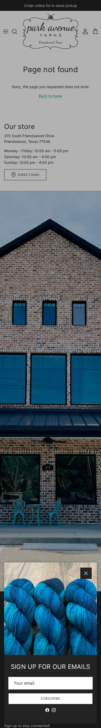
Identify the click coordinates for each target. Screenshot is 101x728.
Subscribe (51, 698)
